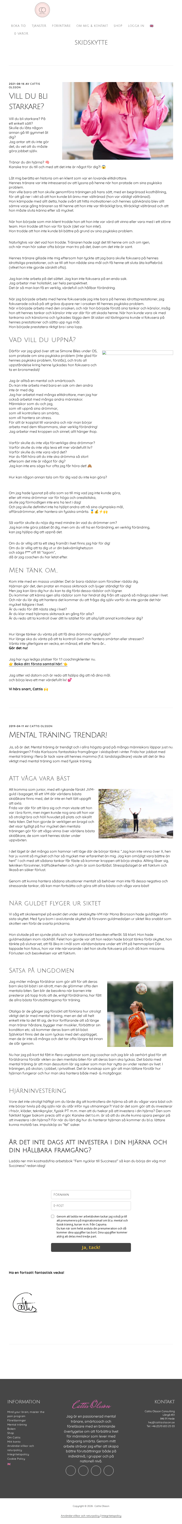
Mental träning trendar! (58, 735)
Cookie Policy (16, 1458)
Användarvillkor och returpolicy (80, 1515)
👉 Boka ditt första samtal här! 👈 (38, 664)
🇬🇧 (9, 1464)
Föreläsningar (16, 1420)
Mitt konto (14, 1441)
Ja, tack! (91, 1247)
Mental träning (17, 1424)
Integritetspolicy (18, 1454)
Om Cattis (14, 1437)
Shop (10, 1433)
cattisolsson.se (42, 10)
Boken (11, 1428)
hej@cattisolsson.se (161, 1422)
